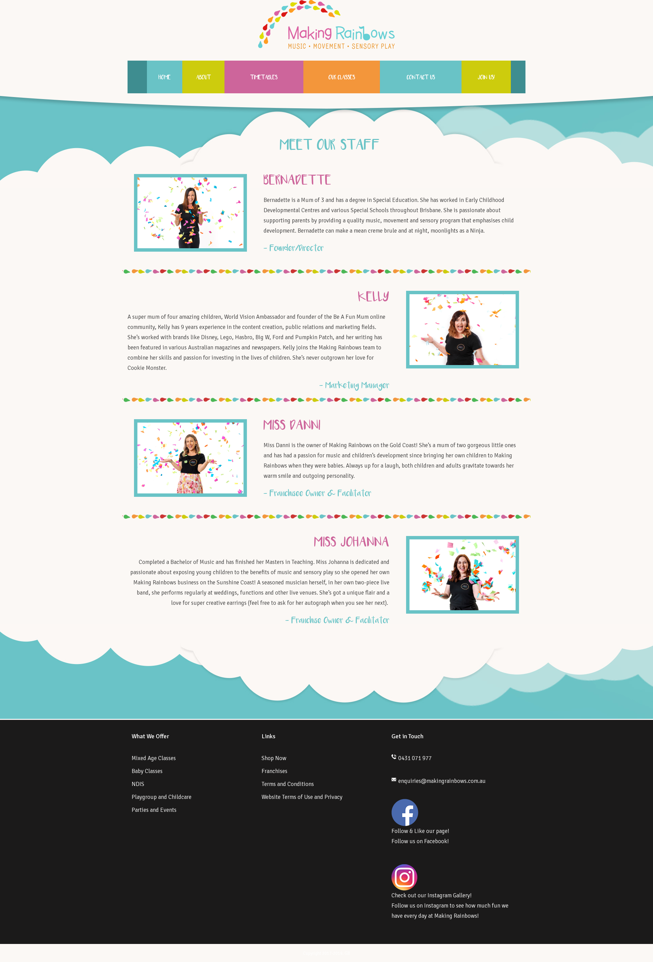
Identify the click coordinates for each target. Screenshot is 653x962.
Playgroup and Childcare (161, 797)
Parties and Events (154, 810)
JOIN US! (486, 77)
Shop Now (274, 758)
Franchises (274, 771)
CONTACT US (421, 77)
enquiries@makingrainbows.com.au (442, 781)
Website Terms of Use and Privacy (302, 797)
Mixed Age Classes (154, 758)
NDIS (138, 784)
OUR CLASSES (342, 77)
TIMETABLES (264, 77)
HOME (164, 77)
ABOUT (203, 77)
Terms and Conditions (288, 784)
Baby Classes (147, 771)
